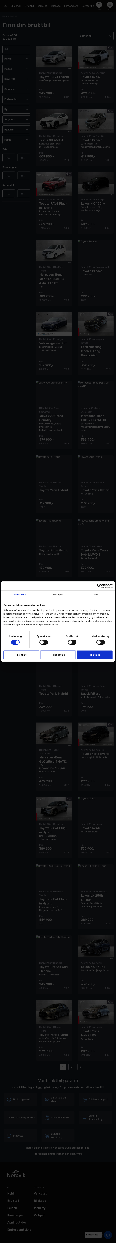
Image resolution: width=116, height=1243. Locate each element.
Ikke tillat (21, 655)
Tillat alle (95, 655)
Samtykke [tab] (20, 594)
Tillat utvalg (58, 655)
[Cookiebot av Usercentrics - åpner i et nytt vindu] (99, 586)
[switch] (43, 642)
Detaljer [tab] (58, 594)
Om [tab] (96, 594)
